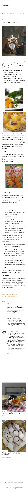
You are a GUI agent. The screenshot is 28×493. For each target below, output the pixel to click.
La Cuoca (5, 5)
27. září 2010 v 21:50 (16, 318)
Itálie (6, 296)
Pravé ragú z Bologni (11, 413)
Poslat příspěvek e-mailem (11, 294)
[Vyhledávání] (25, 2)
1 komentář (8, 457)
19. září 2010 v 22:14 (14, 303)
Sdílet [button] (3, 294)
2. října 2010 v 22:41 (16, 331)
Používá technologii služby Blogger (15, 482)
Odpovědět (10, 315)
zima (17, 296)
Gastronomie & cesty (9, 13)
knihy (18, 13)
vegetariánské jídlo (12, 296)
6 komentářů (8, 415)
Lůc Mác (9, 318)
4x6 (20, 485)
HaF (8, 303)
